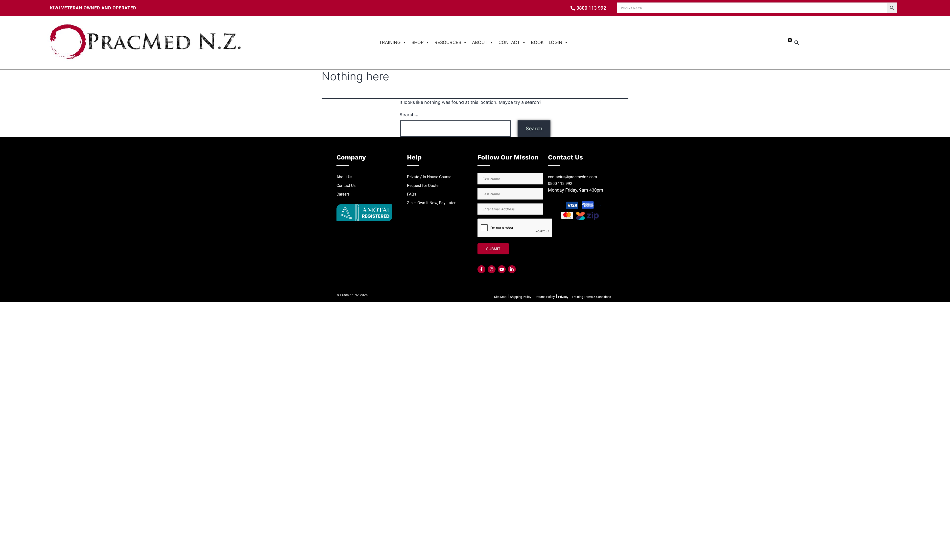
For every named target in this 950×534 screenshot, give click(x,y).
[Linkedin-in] (512, 269)
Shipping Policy (520, 297)
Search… (409, 114)
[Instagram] (492, 269)
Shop (417, 42)
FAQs (411, 194)
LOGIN (555, 42)
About (480, 42)
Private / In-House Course (429, 177)
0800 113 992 (560, 183)
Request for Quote (422, 185)
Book (537, 42)
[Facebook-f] (481, 269)
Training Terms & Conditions (591, 297)
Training (390, 42)
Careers (343, 194)
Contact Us (346, 185)
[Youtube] (502, 269)
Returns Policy (545, 297)
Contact (509, 42)
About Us (344, 177)
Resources (447, 42)
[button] (796, 43)
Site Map (500, 297)
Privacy (563, 297)
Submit (493, 248)
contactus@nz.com (572, 177)
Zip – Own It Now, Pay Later (431, 202)
